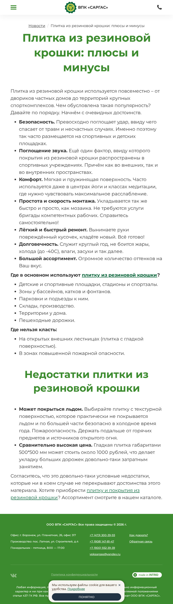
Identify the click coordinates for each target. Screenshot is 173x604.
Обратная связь (140, 541)
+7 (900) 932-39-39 (102, 547)
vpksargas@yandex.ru (105, 554)
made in (148, 575)
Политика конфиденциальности (74, 574)
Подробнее (76, 589)
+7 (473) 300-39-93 (102, 535)
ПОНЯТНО (87, 597)
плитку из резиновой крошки (119, 275)
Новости (36, 25)
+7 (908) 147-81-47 (102, 541)
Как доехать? (138, 535)
